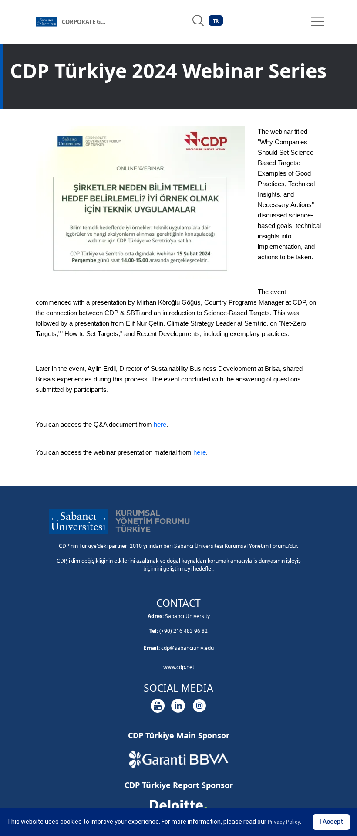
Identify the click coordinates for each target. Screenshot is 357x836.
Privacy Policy (284, 822)
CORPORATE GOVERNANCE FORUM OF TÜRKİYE (88, 22)
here (160, 424)
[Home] (46, 22)
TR (216, 20)
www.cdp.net (178, 667)
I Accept (331, 821)
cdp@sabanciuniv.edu (187, 648)
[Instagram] (199, 706)
